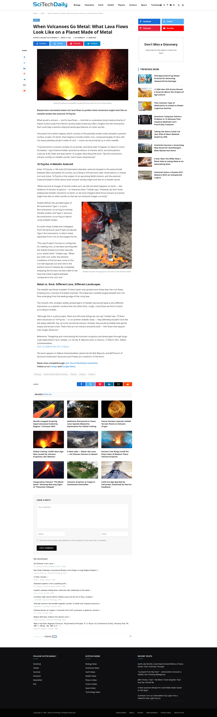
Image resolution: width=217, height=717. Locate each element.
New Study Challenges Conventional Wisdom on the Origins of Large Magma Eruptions (65, 570)
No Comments (80, 37)
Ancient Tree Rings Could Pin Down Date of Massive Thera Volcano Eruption (115, 454)
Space (144, 5)
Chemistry (89, 5)
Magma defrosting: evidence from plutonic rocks (51, 617)
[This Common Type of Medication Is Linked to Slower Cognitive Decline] (145, 106)
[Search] (182, 5)
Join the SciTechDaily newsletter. (82, 363)
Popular (82, 374)
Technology (156, 5)
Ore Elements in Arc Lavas (43, 564)
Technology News (93, 692)
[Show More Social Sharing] (103, 43)
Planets (73, 374)
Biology (77, 5)
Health (111, 5)
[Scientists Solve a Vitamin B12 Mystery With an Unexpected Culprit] (145, 175)
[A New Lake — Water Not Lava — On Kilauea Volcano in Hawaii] (82, 439)
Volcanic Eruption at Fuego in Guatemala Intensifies (81, 483)
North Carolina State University (56, 374)
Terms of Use (179, 712)
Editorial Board (151, 712)
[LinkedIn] (24, 68)
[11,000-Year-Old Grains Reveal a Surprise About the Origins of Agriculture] (145, 92)
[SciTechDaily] (50, 5)
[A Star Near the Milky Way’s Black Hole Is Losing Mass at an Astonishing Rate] (145, 162)
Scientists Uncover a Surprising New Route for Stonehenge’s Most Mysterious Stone (169, 148)
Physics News (91, 680)
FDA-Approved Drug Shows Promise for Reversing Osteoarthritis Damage (166, 78)
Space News (91, 688)
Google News (68, 366)
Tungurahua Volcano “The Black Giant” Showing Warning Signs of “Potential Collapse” (48, 484)
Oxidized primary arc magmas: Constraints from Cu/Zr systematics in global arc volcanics (66, 610)
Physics (121, 5)
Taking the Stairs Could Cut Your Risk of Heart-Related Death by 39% (167, 134)
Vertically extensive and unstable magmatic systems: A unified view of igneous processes (66, 604)
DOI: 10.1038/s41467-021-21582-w (53, 346)
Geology (37, 374)
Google (53, 366)
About (131, 712)
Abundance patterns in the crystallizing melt (50, 584)
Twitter (36, 668)
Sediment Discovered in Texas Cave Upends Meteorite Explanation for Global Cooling (81, 424)
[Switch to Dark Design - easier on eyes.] (178, 5)
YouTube (36, 672)
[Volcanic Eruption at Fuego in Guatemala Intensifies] (82, 470)
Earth (100, 5)
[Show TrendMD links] (131, 636)
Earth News (90, 672)
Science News (91, 684)
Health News (91, 676)
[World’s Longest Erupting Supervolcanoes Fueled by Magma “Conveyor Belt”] (48, 409)
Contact (140, 712)
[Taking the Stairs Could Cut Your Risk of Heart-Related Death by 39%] (145, 135)
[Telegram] (24, 79)
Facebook (37, 664)
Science (133, 5)
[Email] (24, 85)
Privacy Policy (166, 712)
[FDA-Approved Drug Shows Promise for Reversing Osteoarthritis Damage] (145, 79)
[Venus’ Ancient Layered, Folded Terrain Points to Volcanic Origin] (116, 409)
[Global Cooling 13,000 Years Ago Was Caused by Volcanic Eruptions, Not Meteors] (48, 439)
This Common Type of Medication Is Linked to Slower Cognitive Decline (168, 105)
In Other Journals (40, 577)
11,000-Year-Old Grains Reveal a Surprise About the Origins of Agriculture (169, 92)
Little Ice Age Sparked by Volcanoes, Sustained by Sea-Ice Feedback (116, 484)
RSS (34, 684)
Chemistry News (92, 668)
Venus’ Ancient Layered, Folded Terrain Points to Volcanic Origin (116, 424)
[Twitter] (24, 62)
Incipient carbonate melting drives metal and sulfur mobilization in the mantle (61, 590)
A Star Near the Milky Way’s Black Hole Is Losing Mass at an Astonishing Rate (168, 161)
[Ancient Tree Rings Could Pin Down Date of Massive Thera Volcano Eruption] (116, 439)
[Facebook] (24, 57)
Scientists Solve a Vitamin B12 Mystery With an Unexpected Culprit (168, 175)
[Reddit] (24, 90)
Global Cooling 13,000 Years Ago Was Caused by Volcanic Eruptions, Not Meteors (48, 454)
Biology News (91, 664)
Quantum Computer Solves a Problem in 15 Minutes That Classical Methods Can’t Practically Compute (168, 120)
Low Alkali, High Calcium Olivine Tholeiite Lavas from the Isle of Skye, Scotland (63, 597)
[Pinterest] (24, 74)
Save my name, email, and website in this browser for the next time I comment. (73, 540)
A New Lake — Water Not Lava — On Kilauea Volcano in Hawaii (82, 452)
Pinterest (37, 676)
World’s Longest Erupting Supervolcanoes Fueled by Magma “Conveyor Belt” (45, 424)
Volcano (91, 374)
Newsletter (37, 680)
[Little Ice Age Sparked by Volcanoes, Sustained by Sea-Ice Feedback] (116, 470)
